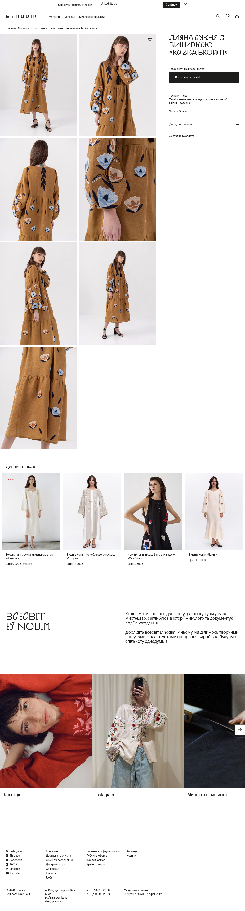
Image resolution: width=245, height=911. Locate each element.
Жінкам (22, 28)
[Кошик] (237, 16)
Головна (11, 28)
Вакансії (51, 873)
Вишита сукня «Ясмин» (203, 554)
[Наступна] (54, 512)
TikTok (13, 864)
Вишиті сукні (37, 28)
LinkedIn (15, 868)
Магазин (54, 16)
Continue (171, 4)
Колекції (69, 16)
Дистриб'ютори (55, 864)
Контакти (52, 851)
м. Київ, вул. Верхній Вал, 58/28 (60, 892)
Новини (131, 855)
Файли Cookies (95, 860)
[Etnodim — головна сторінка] (21, 16)
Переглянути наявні (187, 77)
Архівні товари (95, 864)
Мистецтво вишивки (92, 16)
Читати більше (178, 111)
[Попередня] (8, 512)
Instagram (16, 851)
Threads (15, 855)
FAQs (49, 877)
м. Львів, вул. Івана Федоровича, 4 (56, 899)
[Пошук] (218, 16)
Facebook (16, 860)
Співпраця (52, 868)
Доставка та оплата (58, 855)
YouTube (15, 873)
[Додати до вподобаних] (150, 40)
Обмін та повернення (59, 860)
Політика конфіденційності (103, 851)
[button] (130, 4)
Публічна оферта (97, 855)
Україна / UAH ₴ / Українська (144, 894)
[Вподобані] (228, 16)
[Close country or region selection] (185, 4)
